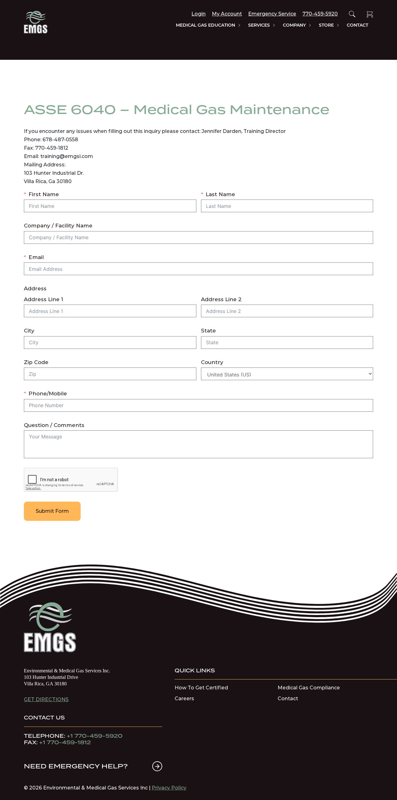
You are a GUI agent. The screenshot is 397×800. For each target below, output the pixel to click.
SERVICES (259, 25)
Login (198, 14)
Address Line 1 (43, 299)
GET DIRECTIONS (46, 699)
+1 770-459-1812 (65, 742)
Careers (184, 698)
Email (36, 257)
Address (35, 288)
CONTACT (357, 25)
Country (212, 362)
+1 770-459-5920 (95, 735)
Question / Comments (54, 425)
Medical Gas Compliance (309, 687)
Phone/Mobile (48, 393)
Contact (288, 698)
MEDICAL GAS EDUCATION (205, 25)
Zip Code (36, 362)
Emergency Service (272, 14)
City (29, 330)
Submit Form (52, 511)
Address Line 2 (221, 299)
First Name (44, 194)
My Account (227, 14)
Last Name (220, 194)
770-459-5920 (320, 14)
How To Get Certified (201, 687)
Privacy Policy (169, 788)
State (208, 330)
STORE (326, 25)
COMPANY (294, 25)
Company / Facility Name (58, 225)
